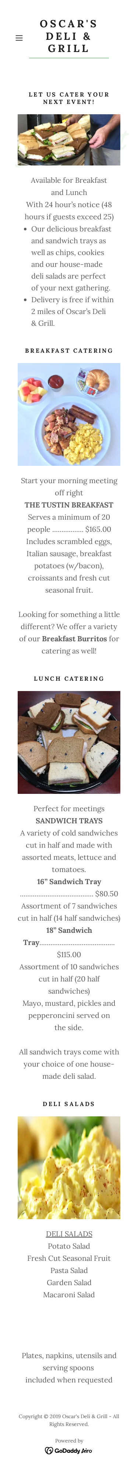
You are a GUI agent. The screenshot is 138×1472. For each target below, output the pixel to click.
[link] (69, 38)
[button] (20, 38)
